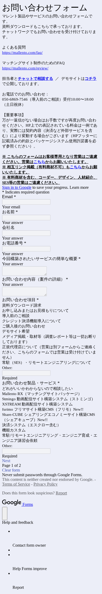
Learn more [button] (79, 187)
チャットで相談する (35, 78)
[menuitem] (56, 538)
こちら (39, 162)
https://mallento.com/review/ (25, 68)
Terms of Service (16, 484)
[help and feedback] (4, 513)
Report (61, 493)
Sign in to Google (16, 187)
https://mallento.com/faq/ (22, 52)
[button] (51, 461)
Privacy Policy (45, 484)
